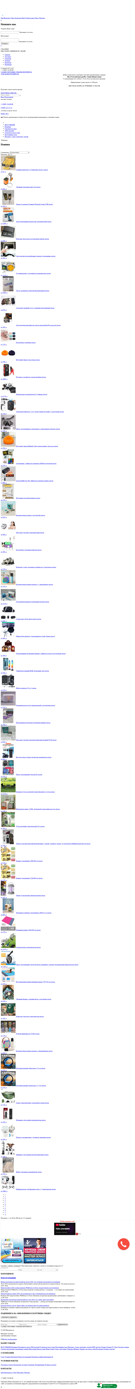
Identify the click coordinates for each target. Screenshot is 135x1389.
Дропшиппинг (40, 1365)
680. (4, 759)
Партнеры (8, 64)
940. (4, 742)
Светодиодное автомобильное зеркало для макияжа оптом (35, 256)
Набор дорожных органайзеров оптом (29, 1172)
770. (4, 1105)
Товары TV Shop (112, 1347)
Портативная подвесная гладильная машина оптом (33, 723)
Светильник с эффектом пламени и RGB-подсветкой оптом (36, 463)
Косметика (99, 1349)
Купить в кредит (109, 1349)
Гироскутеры (41, 1349)
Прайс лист (4, 114)
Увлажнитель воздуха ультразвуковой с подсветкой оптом (35, 705)
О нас (3, 1357)
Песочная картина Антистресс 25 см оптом (30, 1068)
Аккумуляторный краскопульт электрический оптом (33, 221)
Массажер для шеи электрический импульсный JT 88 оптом (36, 740)
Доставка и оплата (7, 1365)
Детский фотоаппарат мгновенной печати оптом (32, 602)
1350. (4, 794)
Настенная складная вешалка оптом (28, 498)
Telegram (27, 1372)
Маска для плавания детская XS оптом (29, 774)
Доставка (8, 57)
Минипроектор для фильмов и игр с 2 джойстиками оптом (36, 1189)
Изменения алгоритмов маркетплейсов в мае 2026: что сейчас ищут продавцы (27, 1300)
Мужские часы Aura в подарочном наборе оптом (32, 239)
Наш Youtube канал (28, 18)
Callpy (114, 1386)
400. (4, 638)
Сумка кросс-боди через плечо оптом (28, 619)
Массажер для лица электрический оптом (30, 533)
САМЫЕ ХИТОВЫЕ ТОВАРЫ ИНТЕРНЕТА (16, 1326)
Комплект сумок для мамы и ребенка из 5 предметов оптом (36, 567)
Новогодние (50, 1349)
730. (4, 431)
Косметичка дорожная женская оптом (28, 550)
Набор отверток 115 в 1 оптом (26, 688)
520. (4, 414)
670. (4, 310)
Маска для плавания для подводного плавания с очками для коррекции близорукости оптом (47, 964)
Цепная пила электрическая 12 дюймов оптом (31, 394)
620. (4, 1139)
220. (4, 690)
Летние (103, 1347)
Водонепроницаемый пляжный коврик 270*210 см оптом (35, 982)
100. (4, 655)
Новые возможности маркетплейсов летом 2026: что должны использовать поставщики (30, 1282)
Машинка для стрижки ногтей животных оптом (32, 1155)
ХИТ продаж (96, 1347)
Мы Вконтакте (6, 18)
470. (4, 776)
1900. (4, 293)
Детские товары (123, 1347)
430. (4, 206)
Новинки (8, 127)
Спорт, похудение (61, 1349)
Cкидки (3, 1349)
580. (4, 828)
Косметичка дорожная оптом (25, 342)
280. (4, 258)
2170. (4, 396)
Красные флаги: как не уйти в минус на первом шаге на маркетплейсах (25, 1305)
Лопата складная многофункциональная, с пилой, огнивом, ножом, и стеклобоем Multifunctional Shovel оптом (53, 844)
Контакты (8, 62)
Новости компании (8, 1278)
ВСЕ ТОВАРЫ (10, 125)
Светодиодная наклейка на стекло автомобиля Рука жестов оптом (38, 325)
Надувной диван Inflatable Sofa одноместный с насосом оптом (37, 446)
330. (4, 1122)
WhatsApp (20, 1372)
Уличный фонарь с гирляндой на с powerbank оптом (33, 999)
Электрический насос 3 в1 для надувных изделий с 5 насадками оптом (40, 412)
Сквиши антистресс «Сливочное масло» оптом (32, 170)
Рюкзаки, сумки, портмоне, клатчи (16, 137)
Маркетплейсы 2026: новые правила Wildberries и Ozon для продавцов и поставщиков (30, 1288)
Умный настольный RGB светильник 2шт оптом (32, 671)
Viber (15, 1372)
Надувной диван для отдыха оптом (28, 360)
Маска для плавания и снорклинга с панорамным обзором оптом (38, 429)
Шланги (76, 1349)
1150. (4, 604)
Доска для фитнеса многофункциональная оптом (32, 291)
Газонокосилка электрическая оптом (28, 947)
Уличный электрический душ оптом (28, 187)
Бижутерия (33, 1349)
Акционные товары (21, 1349)
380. (4, 241)
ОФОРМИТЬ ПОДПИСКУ (9, 1317)
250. (4, 500)
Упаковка (70, 1349)
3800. (4, 1191)
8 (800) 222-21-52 (6, 108)
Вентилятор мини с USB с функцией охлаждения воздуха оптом (38, 809)
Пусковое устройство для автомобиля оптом (31, 377)
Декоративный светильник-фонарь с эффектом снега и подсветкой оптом (41, 653)
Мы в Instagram (16, 18)
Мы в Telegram (40, 18)
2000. (4, 379)
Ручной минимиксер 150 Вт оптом (27, 1034)
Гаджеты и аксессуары (12, 133)
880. (4, 189)
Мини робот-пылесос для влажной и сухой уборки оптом (35, 636)
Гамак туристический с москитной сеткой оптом (32, 1103)
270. (4, 586)
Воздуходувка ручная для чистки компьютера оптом (33, 757)
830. (4, 517)
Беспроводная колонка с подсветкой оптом (30, 515)
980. (4, 534)
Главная (7, 55)
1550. (4, 275)
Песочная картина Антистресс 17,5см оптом (31, 1085)
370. (4, 707)
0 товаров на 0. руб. (7, 68)
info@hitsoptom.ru (7, 1372)
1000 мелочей (9, 131)
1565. (4, 966)
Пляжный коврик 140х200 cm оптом (28, 930)
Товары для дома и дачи (88, 1349)
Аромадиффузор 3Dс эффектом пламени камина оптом (34, 481)
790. (4, 362)
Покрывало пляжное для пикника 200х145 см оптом (33, 913)
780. (4, 448)
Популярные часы (11, 135)
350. (4, 465)
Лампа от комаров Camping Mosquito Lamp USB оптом (34, 204)
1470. (4, 949)
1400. (4, 223)
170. (4, 344)
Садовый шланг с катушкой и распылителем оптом (33, 273)
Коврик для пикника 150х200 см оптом (29, 878)
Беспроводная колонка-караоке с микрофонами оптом (34, 1051)
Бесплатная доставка (21, 1365)
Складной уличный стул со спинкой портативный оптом (35, 308)
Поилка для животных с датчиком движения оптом (33, 1137)
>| (5, 1214)
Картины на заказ (11, 129)
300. (4, 552)
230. (4, 811)
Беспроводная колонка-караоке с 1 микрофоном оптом (34, 584)
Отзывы (7, 61)
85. (3, 172)
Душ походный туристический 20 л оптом (30, 826)
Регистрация (9, 97)
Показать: (4, 154)
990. (4, 483)
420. (4, 1070)
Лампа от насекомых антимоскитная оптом (30, 895)
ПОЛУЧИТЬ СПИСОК (9, 93)
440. (4, 621)
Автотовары (10, 1349)
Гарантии (8, 59)
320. (4, 897)
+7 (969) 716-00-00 (7, 104)
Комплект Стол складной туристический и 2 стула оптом (35, 792)
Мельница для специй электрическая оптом (31, 1120)
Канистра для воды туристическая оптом (30, 1016)
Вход (2, 97)
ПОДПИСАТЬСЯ (62, 1324)
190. (4, 1018)
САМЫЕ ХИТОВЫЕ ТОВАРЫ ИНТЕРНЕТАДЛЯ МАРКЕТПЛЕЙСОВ (16, 73)
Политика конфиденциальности (42, 1357)
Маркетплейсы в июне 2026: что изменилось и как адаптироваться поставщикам (28, 1294)
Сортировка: (5, 152)
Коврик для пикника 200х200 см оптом (29, 861)
